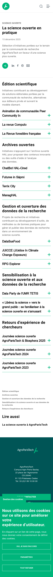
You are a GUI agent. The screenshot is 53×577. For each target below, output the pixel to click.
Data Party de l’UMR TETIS (20, 293)
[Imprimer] (22, 65)
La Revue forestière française (21, 133)
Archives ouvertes (10, 395)
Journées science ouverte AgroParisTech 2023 (19, 365)
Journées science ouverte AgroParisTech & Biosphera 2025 (23, 338)
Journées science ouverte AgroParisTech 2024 (19, 352)
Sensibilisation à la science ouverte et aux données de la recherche (25, 403)
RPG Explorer (11, 263)
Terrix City (8, 186)
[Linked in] (13, 65)
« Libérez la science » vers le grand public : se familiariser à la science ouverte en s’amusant (23, 307)
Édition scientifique (10, 391)
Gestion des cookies (13, 499)
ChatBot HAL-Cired (14, 168)
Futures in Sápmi (13, 177)
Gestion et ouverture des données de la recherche (23, 399)
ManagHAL (9, 195)
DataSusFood (11, 241)
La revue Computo (14, 124)
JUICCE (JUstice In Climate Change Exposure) (20, 252)
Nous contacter (26, 497)
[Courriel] (28, 65)
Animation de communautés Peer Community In (24, 113)
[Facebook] (18, 65)
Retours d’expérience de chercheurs (17, 409)
